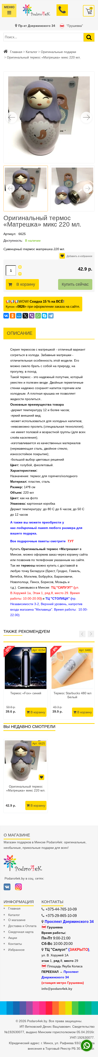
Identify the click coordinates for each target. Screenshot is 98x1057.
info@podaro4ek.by (56, 989)
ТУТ (70, 541)
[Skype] (44, 315)
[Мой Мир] (19, 315)
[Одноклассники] (12, 315)
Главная (16, 52)
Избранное (16, 950)
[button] (86, 117)
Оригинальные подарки (58, 52)
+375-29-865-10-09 (61, 916)
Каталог (31, 52)
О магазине (17, 920)
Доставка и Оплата (22, 926)
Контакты (15, 944)
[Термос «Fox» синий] (25, 668)
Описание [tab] (19, 333)
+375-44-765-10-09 (61, 909)
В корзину (25, 284)
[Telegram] (51, 315)
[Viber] (31, 315)
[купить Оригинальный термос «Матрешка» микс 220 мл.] (25, 761)
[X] (25, 315)
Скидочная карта (21, 932)
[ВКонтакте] (6, 315)
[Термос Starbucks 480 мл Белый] (72, 668)
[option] (25, 776)
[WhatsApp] (38, 315)
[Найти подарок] (89, 37)
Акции (12, 938)
